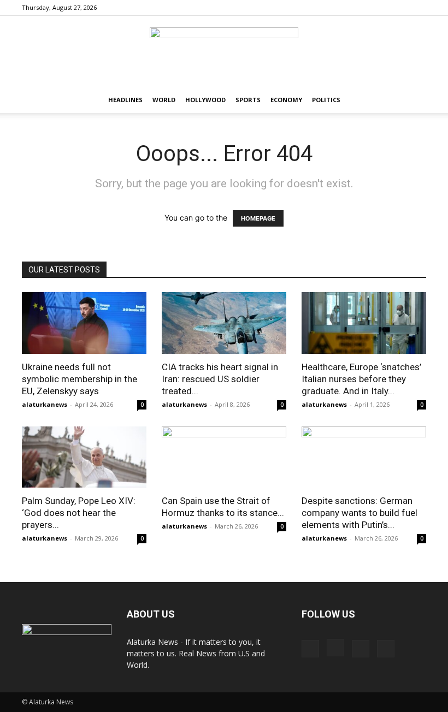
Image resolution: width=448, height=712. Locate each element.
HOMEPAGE (258, 218)
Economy (286, 100)
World (163, 100)
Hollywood (205, 100)
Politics (326, 100)
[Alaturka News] (224, 51)
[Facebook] (364, 7)
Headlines (125, 100)
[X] (418, 7)
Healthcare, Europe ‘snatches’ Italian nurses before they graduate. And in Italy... (361, 378)
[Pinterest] (400, 7)
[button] (413, 100)
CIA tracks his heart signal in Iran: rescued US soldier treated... (220, 378)
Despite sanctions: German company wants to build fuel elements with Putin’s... (359, 512)
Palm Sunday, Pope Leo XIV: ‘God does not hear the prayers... (78, 512)
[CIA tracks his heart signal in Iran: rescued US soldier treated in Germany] (224, 323)
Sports (248, 100)
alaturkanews (44, 404)
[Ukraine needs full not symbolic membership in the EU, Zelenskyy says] (84, 323)
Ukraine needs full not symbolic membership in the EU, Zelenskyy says (79, 378)
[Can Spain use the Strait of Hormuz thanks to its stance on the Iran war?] (224, 457)
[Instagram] (382, 7)
